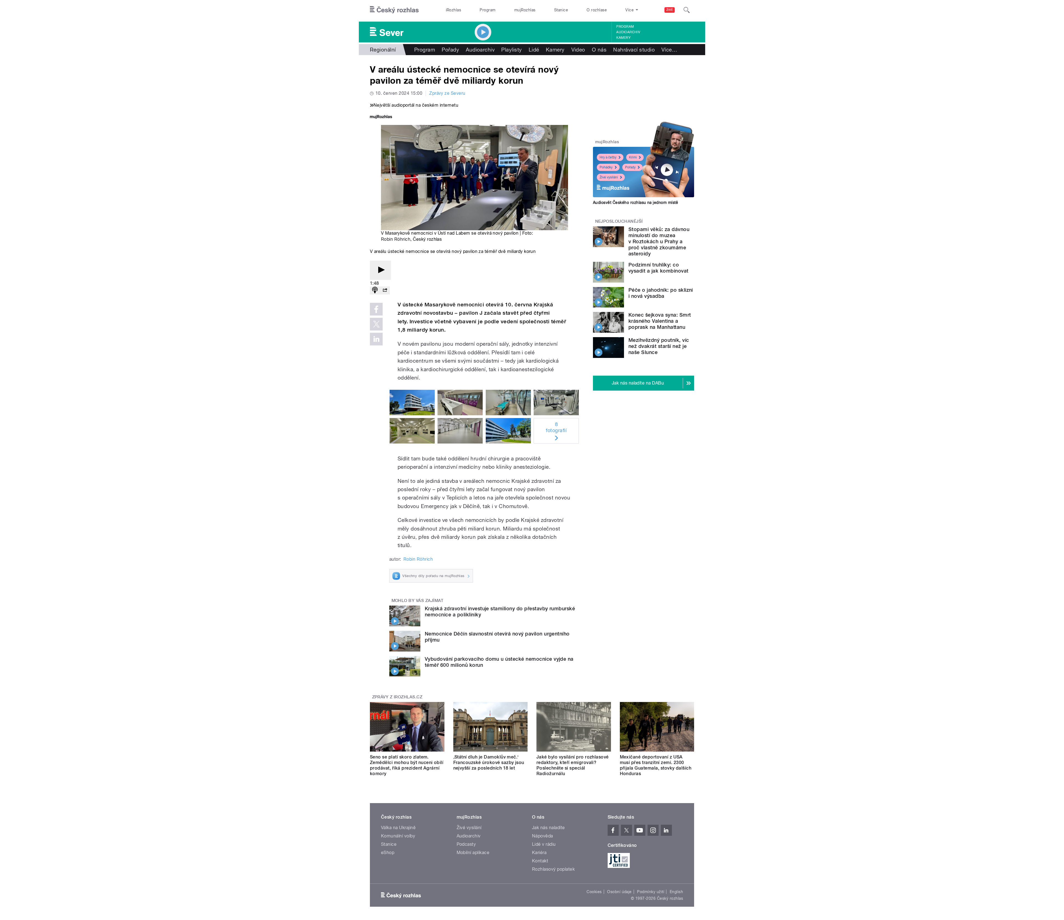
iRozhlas (453, 10)
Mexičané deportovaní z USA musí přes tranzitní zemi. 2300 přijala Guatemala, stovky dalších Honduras (656, 765)
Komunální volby (398, 836)
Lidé (534, 50)
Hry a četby (608, 157)
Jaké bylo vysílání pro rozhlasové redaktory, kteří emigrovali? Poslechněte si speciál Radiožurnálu (572, 765)
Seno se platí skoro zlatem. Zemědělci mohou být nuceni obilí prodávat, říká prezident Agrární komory (406, 765)
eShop (387, 852)
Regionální (383, 50)
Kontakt (540, 860)
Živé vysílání (609, 177)
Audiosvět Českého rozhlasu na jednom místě (635, 202)
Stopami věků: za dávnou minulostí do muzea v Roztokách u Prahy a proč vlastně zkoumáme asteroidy (658, 241)
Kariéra (539, 852)
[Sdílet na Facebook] (376, 309)
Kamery (623, 38)
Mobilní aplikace (473, 852)
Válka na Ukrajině (398, 827)
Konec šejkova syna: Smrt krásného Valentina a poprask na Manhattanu (659, 321)
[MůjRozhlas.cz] (381, 117)
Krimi (633, 157)
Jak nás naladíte (548, 827)
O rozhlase (597, 10)
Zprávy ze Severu (447, 93)
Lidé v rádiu (544, 844)
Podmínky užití (650, 892)
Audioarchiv (628, 32)
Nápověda (542, 836)
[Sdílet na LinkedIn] (376, 339)
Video (578, 50)
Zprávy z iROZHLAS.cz (397, 697)
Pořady (450, 50)
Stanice (561, 10)
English (676, 892)
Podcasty (466, 844)
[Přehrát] (380, 270)
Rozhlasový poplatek (553, 869)
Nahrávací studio (634, 50)
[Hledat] (686, 10)
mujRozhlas (525, 10)
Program (487, 10)
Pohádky (606, 167)
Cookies (594, 892)
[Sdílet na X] (376, 324)
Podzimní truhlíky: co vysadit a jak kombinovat (658, 268)
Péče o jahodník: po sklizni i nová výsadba (660, 293)
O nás (599, 50)
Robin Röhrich (395, 239)
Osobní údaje (619, 892)
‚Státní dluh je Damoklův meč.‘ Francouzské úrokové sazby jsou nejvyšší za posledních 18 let (488, 762)
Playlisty (511, 50)
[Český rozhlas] (394, 10)
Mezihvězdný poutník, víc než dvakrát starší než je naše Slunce (658, 346)
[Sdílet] (385, 290)
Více (669, 50)
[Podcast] (375, 290)
